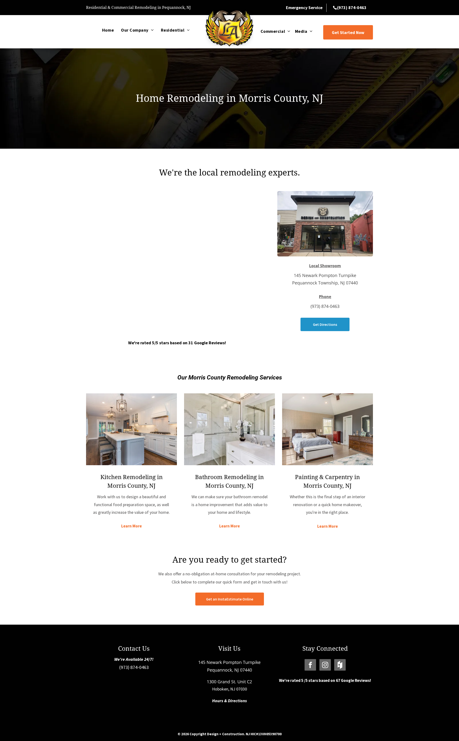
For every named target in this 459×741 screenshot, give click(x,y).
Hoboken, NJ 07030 (229, 689)
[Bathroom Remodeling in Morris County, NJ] (229, 429)
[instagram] (325, 665)
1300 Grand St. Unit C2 (229, 681)
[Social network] (340, 665)
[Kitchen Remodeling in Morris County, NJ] (131, 429)
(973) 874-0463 (134, 667)
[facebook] (310, 665)
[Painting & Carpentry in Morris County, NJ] (327, 429)
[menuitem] (107, 30)
